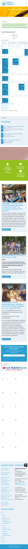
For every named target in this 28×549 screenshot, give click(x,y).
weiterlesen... (6, 229)
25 (8, 82)
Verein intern (4, 105)
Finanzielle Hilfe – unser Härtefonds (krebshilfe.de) (5, 504)
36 (1, 97)
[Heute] (15, 35)
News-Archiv (5, 520)
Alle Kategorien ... (5, 109)
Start (2, 512)
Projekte (2, 537)
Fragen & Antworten (6, 529)
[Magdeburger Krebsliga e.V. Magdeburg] (8, 3)
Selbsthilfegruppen (6, 535)
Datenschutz (16, 547)
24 (2, 82)
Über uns (4, 517)
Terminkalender (5, 523)
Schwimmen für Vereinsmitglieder (13, 134)
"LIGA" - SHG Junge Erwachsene (12, 140)
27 (19, 82)
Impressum (11, 547)
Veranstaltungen (5, 107)
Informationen (5, 533)
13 (19, 57)
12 (13, 57)
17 (2, 75)
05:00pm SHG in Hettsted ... (4, 60)
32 (1, 48)
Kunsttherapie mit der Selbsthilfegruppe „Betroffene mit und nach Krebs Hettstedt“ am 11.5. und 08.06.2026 (13, 305)
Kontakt (2, 541)
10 (2, 57)
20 (19, 75)
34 (1, 75)
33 (1, 57)
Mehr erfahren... (14, 355)
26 (13, 82)
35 (1, 82)
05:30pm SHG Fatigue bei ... (5, 65)
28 (25, 82)
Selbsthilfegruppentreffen (7, 104)
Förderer (3, 539)
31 (1, 45)
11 (8, 57)
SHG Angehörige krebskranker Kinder (14, 126)
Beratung (4, 527)
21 (25, 75)
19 (13, 75)
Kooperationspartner (6, 521)
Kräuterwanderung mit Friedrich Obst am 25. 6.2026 (13, 256)
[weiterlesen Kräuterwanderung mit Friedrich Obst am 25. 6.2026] (14, 245)
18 (8, 75)
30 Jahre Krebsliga (6, 518)
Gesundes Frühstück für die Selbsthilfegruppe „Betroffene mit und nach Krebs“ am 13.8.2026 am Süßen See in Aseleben (12, 207)
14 (25, 57)
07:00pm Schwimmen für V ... (5, 51)
